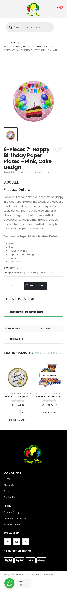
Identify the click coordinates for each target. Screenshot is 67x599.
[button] (33, 353)
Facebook (6, 299)
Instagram (25, 541)
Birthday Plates (24, 272)
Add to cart (37, 285)
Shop (7, 491)
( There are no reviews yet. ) (34, 172)
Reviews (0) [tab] (16, 339)
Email (32, 299)
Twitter (13, 299)
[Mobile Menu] (6, 9)
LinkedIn (19, 299)
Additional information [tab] (26, 312)
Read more (19, 412)
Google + (26, 299)
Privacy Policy (11, 512)
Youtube (16, 541)
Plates (53, 272)
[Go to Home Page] (5, 43)
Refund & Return (13, 524)
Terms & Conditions (15, 518)
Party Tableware (41, 272)
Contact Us (10, 497)
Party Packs (9, 393)
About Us (9, 485)
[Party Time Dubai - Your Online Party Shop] (34, 9)
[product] (49, 375)
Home (7, 479)
